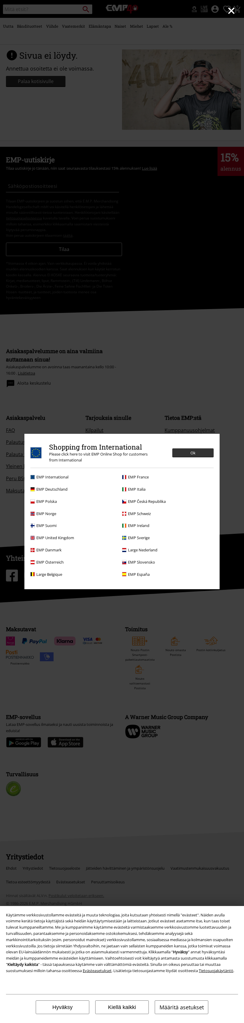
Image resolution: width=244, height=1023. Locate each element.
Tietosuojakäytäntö (216, 970)
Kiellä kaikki (122, 1007)
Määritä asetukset (181, 1007)
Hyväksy (62, 1007)
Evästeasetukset (97, 970)
